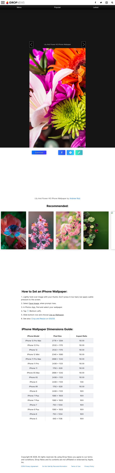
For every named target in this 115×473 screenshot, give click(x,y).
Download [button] (39, 152)
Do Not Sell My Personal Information (54, 466)
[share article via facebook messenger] (70, 152)
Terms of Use (75, 466)
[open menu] (3, 2)
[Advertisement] (57, 25)
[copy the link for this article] (79, 152)
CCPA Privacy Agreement (29, 466)
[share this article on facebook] (61, 152)
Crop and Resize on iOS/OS (43, 318)
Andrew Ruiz (75, 198)
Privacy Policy (89, 466)
